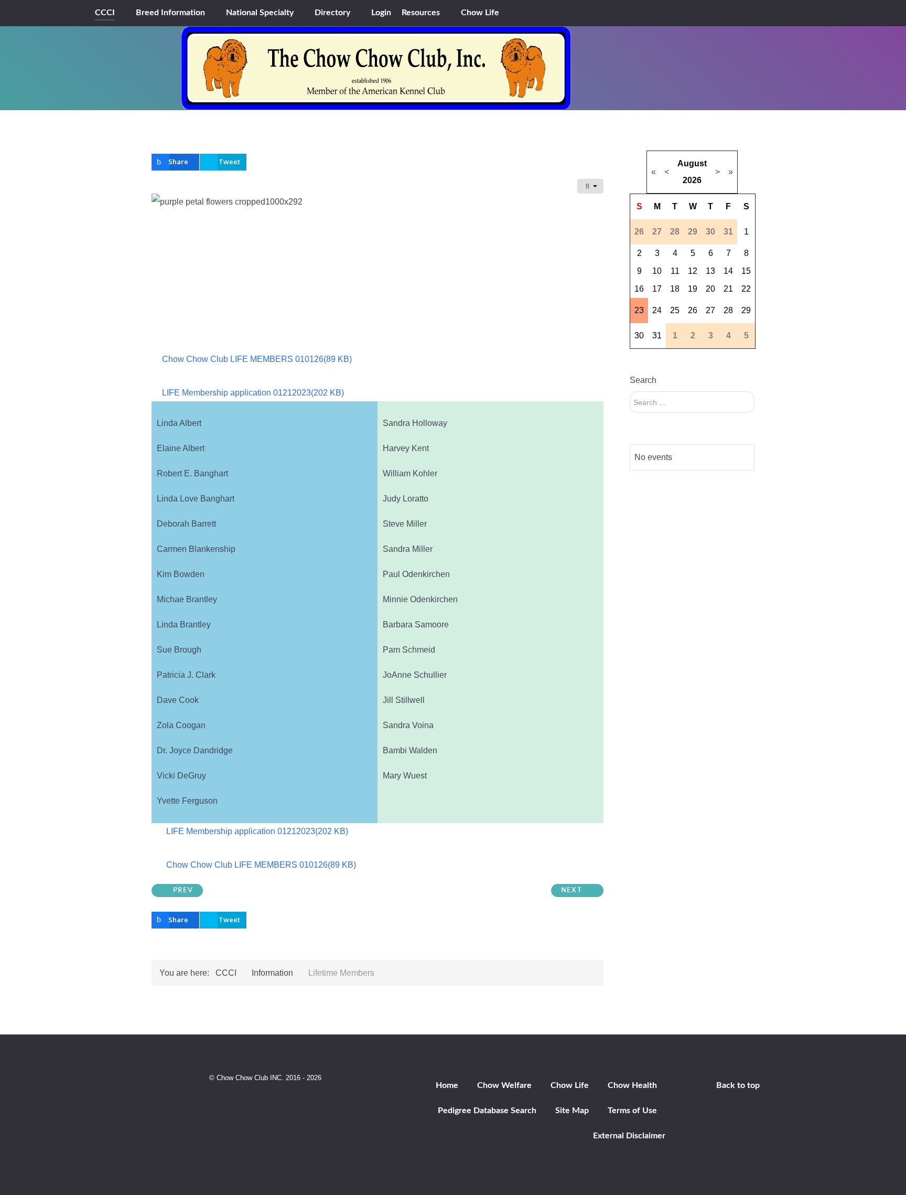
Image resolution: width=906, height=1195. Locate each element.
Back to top (738, 1085)
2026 (692, 180)
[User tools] (590, 186)
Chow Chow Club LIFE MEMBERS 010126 (256, 359)
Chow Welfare (504, 1085)
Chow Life (570, 1085)
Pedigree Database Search (487, 1110)
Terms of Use (632, 1110)
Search (643, 380)
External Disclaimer (629, 1136)
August (692, 163)
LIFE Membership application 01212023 (252, 392)
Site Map (572, 1110)
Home (447, 1085)
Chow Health (632, 1085)
